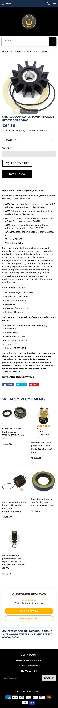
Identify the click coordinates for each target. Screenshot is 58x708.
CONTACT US (9, 631)
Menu (9, 4)
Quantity (6, 147)
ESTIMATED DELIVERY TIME (18, 377)
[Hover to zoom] (29, 87)
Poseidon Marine (30, 691)
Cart (53, 4)
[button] (43, 426)
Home (5, 51)
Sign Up (49, 677)
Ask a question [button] (29, 618)
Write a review (29, 610)
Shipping (20, 130)
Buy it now (17, 173)
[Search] (52, 41)
